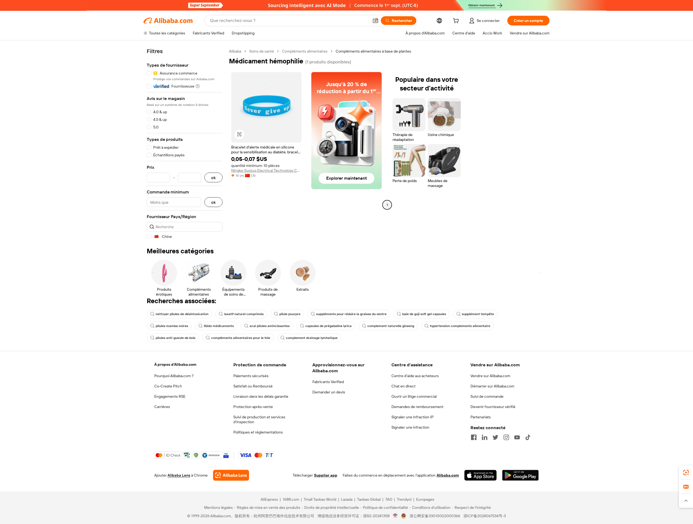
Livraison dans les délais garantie (260, 396)
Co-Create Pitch (168, 386)
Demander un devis (328, 392)
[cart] (457, 21)
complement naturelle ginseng (390, 326)
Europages (425, 499)
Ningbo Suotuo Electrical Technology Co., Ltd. (266, 170)
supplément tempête (478, 314)
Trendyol (404, 499)
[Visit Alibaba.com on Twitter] (495, 437)
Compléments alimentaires (305, 51)
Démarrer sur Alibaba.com (492, 386)
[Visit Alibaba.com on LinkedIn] (484, 437)
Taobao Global (369, 499)
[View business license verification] (395, 516)
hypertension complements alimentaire (460, 326)
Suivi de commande (487, 396)
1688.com (291, 499)
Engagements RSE (169, 396)
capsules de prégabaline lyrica (328, 326)
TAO (388, 499)
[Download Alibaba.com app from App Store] (480, 475)
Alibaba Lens (179, 475)
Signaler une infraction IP (412, 417)
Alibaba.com (448, 475)
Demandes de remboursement (417, 407)
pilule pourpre (289, 314)
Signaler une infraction (410, 427)
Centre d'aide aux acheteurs (415, 376)
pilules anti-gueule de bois (175, 338)
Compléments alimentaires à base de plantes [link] (373, 51)
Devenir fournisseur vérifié (492, 407)
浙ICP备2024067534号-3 (484, 516)
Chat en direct (403, 386)
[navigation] (185, 144)
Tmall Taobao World (320, 499)
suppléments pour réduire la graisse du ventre (351, 314)
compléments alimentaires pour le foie (240, 338)
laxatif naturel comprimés (244, 314)
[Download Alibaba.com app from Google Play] (520, 475)
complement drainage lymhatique (312, 338)
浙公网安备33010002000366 (435, 516)
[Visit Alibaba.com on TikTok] (528, 437)
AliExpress (269, 499)
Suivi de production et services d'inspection (259, 419)
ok (213, 177)
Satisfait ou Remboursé (253, 386)
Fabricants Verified (328, 382)
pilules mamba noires (172, 326)
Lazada (346, 499)
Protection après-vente (253, 407)
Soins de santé (261, 51)
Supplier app (325, 475)
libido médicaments (219, 326)
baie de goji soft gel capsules (424, 314)
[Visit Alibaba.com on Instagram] (506, 437)
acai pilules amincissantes (270, 326)
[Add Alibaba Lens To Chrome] (231, 475)
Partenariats (480, 417)
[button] (375, 20)
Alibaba (235, 51)
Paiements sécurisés (251, 376)
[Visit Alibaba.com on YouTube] (517, 437)
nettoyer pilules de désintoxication (182, 314)
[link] (686, 472)
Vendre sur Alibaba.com (490, 376)
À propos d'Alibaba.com (175, 364)
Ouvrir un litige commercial (414, 396)
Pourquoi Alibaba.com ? (174, 376)
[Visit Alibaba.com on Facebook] (473, 437)
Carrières (162, 407)
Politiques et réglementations (258, 432)
